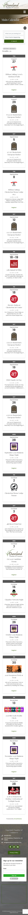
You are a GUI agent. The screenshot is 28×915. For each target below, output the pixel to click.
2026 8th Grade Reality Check (14, 717)
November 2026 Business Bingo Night (14, 757)
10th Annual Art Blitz (14, 270)
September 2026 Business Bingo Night (14, 453)
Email (4, 868)
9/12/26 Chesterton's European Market (14, 233)
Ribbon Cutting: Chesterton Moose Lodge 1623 (14, 192)
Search (15, 41)
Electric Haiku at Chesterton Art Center (14, 306)
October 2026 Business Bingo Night (14, 636)
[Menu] (24, 12)
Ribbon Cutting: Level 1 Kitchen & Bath (14, 75)
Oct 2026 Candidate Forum (14, 560)
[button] (24, 28)
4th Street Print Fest (14, 524)
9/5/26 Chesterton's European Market (14, 153)
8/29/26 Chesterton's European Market (14, 116)
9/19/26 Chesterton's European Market (14, 343)
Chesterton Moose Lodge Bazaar (14, 494)
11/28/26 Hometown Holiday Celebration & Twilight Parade (14, 798)
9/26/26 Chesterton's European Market (14, 416)
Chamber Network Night (14, 599)
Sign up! (14, 875)
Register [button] (14, 90)
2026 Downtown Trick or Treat (14, 676)
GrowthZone (18, 819)
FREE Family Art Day (14, 380)
